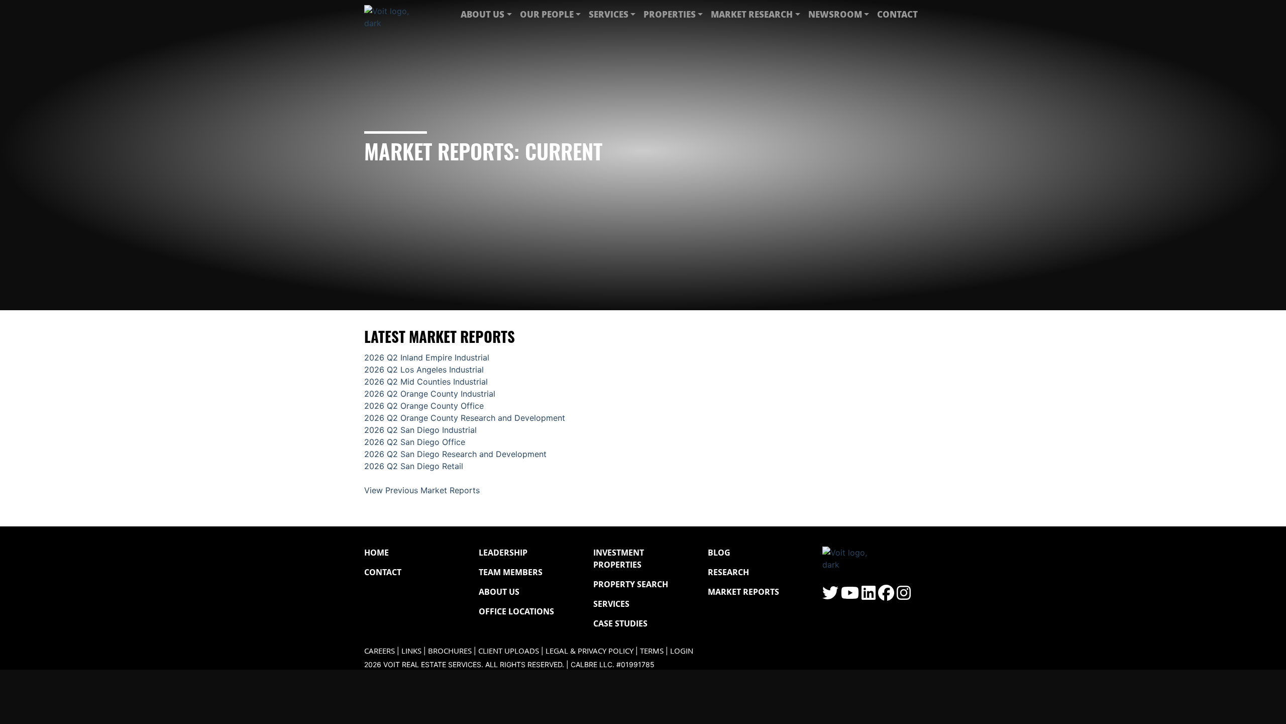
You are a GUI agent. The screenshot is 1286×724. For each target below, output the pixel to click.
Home (376, 552)
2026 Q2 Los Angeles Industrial (424, 370)
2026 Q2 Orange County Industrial (429, 394)
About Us (499, 591)
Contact (897, 14)
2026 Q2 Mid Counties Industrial (426, 382)
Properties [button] (670, 14)
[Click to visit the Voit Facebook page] (886, 596)
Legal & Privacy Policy (589, 651)
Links (411, 651)
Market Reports (743, 591)
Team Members (511, 572)
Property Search (630, 584)
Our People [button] (547, 14)
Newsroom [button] (835, 14)
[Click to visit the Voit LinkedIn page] (869, 596)
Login (681, 651)
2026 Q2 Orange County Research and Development (464, 418)
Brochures (450, 651)
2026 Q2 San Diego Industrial (420, 430)
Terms (652, 651)
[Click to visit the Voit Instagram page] (904, 596)
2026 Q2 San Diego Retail (413, 466)
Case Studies (620, 623)
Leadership (503, 552)
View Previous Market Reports (422, 490)
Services (611, 603)
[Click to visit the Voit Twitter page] (830, 596)
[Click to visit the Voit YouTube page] (850, 596)
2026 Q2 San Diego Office (414, 442)
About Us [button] (482, 14)
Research (728, 572)
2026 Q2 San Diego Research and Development (455, 454)
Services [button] (608, 14)
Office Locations (516, 611)
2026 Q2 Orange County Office (424, 406)
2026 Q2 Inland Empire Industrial (426, 357)
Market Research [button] (752, 14)
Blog (719, 552)
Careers (379, 651)
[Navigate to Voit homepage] (394, 14)
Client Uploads (508, 651)
